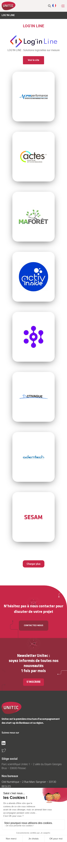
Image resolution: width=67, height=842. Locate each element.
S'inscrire (33, 682)
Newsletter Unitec (32, 656)
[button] (62, 5)
